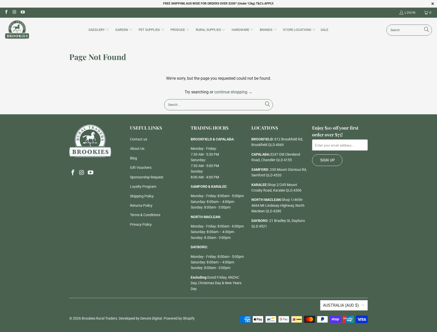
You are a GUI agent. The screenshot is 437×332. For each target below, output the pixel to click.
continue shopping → (233, 92)
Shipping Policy (142, 196)
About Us (137, 149)
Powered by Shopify (179, 318)
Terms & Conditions (145, 215)
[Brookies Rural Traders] (17, 30)
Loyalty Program (143, 186)
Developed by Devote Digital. (141, 318)
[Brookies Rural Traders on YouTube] (22, 12)
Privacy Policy (141, 224)
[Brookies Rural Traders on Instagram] (14, 12)
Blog (133, 158)
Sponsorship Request (146, 177)
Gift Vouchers (140, 167)
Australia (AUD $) (341, 305)
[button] (99, 30)
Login (410, 12)
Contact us (138, 139)
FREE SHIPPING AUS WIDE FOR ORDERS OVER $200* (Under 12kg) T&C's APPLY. (218, 3)
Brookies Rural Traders (99, 318)
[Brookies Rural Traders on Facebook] (6, 12)
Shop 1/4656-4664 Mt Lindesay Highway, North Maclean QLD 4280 (277, 205)
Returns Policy (141, 205)
